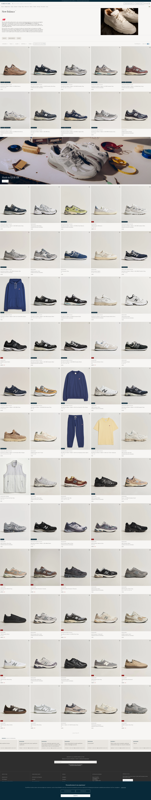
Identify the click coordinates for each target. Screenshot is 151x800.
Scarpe (12, 6)
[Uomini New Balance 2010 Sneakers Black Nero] (106, 567)
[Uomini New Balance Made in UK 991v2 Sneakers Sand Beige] (136, 476)
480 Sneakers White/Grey (36, 724)
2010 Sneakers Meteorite (36, 679)
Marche (31, 6)
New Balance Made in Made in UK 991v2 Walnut (10, 86)
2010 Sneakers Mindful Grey (6, 588)
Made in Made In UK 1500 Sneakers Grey (69, 724)
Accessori (16, 6)
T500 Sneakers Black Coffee (6, 724)
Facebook (64, 779)
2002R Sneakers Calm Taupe (37, 452)
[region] (75, 745)
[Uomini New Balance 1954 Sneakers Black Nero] (136, 521)
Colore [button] (16, 43)
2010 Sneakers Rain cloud (36, 634)
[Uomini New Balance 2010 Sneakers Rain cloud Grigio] (45, 612)
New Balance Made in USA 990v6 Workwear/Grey (41, 407)
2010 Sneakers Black (95, 588)
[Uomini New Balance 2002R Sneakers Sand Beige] (136, 612)
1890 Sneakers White (95, 407)
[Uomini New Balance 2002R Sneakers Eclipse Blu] (136, 110)
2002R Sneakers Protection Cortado (38, 588)
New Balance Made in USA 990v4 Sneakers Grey (10, 271)
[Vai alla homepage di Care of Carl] (5, 3)
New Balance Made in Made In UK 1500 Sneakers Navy (133, 407)
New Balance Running (4, 496)
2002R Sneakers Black (5, 361)
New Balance (33, 224)
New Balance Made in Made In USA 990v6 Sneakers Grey (103, 131)
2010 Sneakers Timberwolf (96, 634)
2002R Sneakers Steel (35, 271)
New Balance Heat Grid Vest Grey (7, 498)
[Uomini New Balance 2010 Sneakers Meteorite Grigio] (45, 658)
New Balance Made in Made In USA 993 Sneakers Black (42, 316)
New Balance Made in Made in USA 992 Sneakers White (133, 225)
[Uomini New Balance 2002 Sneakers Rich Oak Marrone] (75, 476)
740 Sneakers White (126, 316)
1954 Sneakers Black (126, 543)
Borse (23, 6)
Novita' (2, 6)
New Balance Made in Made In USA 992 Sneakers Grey (72, 86)
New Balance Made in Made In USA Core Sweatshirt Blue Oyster (74, 407)
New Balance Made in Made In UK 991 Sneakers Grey (102, 86)
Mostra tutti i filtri (38, 43)
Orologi (19, 6)
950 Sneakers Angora (95, 271)
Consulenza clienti (129, 3)
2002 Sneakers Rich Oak (66, 498)
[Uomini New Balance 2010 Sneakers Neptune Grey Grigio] (75, 521)
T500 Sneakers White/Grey (6, 679)
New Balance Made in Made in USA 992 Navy (40, 131)
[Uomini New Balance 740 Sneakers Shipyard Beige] (106, 703)
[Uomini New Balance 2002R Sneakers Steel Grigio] (45, 249)
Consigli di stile (139, 3)
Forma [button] (30, 43)
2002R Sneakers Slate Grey (127, 724)
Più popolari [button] (137, 43)
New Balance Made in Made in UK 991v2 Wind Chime (11, 131)
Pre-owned (43, 6)
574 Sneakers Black (126, 361)
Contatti (33, 779)
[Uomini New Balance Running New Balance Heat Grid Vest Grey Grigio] (15, 476)
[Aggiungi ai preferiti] (28, 47)
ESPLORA (4, 181)
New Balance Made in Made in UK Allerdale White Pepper (12, 452)
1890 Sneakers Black (95, 498)
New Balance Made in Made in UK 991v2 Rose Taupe (132, 86)
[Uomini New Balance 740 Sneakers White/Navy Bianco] (45, 204)
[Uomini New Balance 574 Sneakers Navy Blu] (75, 249)
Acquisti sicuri (4, 777)
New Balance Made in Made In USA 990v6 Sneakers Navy (134, 271)
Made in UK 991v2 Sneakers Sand (129, 498)
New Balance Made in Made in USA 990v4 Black (41, 543)
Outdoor (34, 6)
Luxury (47, 6)
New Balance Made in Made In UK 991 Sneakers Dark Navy (43, 86)
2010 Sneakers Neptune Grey (67, 543)
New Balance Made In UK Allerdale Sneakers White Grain (103, 316)
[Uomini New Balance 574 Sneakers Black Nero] (136, 340)
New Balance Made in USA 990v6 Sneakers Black (71, 361)
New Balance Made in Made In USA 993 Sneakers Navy (11, 225)
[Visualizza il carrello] (149, 3)
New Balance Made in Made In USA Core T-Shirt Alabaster (103, 452)
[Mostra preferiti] (147, 3)
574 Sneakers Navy (65, 271)
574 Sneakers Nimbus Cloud (97, 361)
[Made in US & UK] (75, 184)
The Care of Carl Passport (75, 0)
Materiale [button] (23, 43)
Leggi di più (123, 787)
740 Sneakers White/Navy (36, 225)
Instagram (64, 777)
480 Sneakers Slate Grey (96, 679)
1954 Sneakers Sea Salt (126, 452)
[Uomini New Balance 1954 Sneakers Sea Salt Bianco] (136, 431)
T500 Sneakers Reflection (96, 225)
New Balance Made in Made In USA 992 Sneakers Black (42, 361)
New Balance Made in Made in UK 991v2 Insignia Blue (72, 131)
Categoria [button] (4, 43)
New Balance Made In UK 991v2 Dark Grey (70, 634)
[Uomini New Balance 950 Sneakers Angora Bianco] (106, 249)
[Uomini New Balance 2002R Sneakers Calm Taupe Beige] (45, 431)
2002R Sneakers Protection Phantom (69, 588)
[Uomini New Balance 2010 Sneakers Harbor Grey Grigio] (136, 567)
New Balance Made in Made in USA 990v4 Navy (10, 407)
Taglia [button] (11, 43)
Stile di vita (27, 6)
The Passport (4, 779)
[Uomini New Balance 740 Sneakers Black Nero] (75, 658)
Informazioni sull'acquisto (37, 777)
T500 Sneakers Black (4, 634)
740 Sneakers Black (65, 679)
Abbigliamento (7, 6)
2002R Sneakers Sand (126, 634)
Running (38, 6)
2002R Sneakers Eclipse (127, 131)
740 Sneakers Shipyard (96, 724)
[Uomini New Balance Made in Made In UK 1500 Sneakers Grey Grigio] (75, 703)
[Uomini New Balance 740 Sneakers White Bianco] (136, 295)
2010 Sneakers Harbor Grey (127, 588)
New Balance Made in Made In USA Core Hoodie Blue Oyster (13, 316)
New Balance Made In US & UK (6, 84)
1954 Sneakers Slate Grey (5, 543)
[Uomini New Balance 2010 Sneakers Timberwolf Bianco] (106, 612)
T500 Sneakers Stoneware (127, 679)
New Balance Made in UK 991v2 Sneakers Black (71, 316)
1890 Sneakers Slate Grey (36, 498)
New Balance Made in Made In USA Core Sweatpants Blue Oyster (74, 452)
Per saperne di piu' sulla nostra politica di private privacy (75, 765)
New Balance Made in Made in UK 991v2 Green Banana (72, 225)
